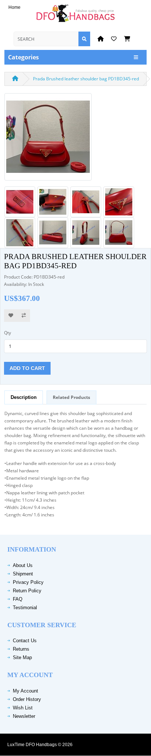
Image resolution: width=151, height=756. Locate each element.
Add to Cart (27, 368)
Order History (27, 699)
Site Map (22, 657)
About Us (23, 565)
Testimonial (25, 607)
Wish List (23, 707)
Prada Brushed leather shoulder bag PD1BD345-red (86, 79)
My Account (25, 691)
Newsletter (24, 716)
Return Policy (27, 590)
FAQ (17, 599)
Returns (21, 649)
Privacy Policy (28, 582)
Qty (7, 333)
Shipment (23, 574)
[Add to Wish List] (11, 315)
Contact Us (25, 640)
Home (14, 7)
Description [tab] (24, 397)
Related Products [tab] (71, 397)
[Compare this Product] (23, 315)
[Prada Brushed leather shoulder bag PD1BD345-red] (48, 139)
